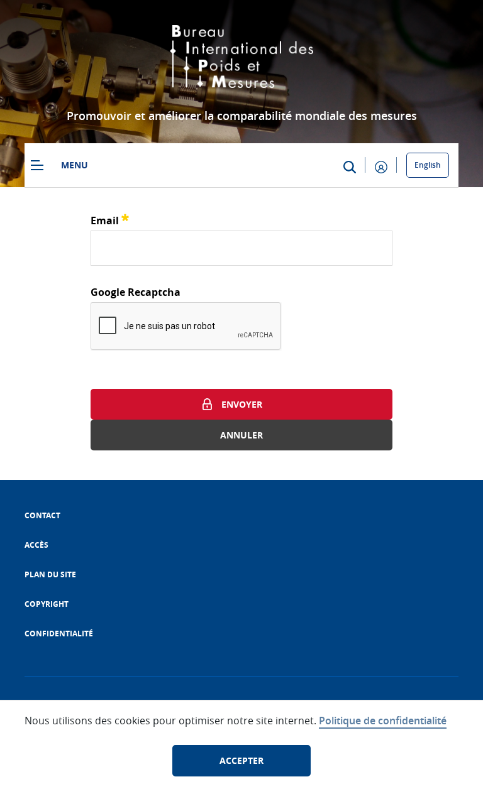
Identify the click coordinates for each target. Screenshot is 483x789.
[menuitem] (42, 515)
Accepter (241, 760)
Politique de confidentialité (383, 720)
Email (110, 218)
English (427, 165)
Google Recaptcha (135, 292)
